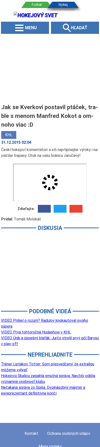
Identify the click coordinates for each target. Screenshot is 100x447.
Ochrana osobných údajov (68, 433)
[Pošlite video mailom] (75, 209)
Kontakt (31, 433)
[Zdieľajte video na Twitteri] (60, 209)
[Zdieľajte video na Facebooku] (44, 209)
